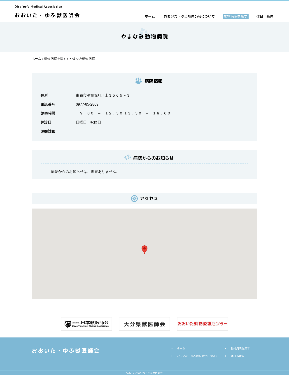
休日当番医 (264, 16)
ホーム (150, 16)
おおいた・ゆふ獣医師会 (47, 12)
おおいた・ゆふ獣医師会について (189, 16)
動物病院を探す (235, 16)
